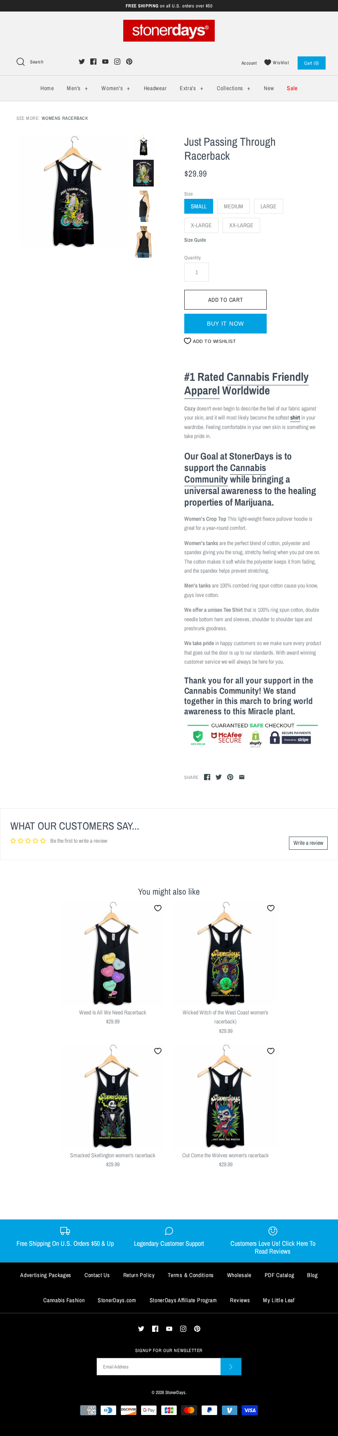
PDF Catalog (279, 1275)
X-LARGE (201, 225)
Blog (312, 1275)
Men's (77, 88)
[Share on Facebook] (207, 777)
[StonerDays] (169, 24)
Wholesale (239, 1275)
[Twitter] (82, 61)
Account (249, 63)
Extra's (191, 88)
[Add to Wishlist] (158, 908)
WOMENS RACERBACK (65, 118)
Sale (292, 88)
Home (47, 88)
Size (188, 193)
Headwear (155, 88)
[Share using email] (242, 777)
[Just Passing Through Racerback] (72, 191)
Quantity (192, 257)
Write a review (308, 842)
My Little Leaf (279, 1300)
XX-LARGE (241, 225)
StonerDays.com (117, 1300)
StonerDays (175, 1392)
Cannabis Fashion (63, 1300)
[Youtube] (105, 61)
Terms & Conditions (191, 1275)
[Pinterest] (129, 61)
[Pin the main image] (230, 777)
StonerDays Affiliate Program (183, 1300)
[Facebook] (93, 61)
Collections (233, 88)
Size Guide (195, 240)
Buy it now (225, 323)
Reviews (240, 1300)
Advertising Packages (45, 1275)
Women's (115, 88)
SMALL (199, 206)
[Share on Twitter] (219, 777)
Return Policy (139, 1275)
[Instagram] (117, 61)
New (269, 88)
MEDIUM (233, 206)
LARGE (269, 206)
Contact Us (97, 1275)
